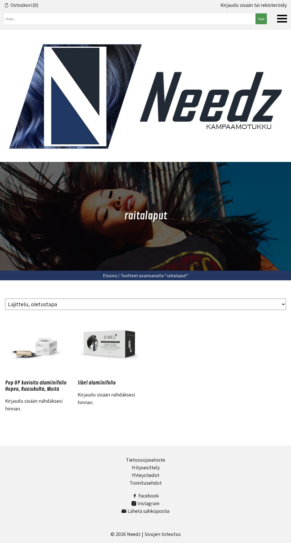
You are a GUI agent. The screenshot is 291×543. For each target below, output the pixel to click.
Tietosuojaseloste (145, 459)
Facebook (148, 495)
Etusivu (110, 275)
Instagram (148, 503)
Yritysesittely (146, 467)
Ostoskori (24, 5)
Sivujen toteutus (162, 534)
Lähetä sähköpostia (148, 511)
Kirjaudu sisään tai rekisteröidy (254, 5)
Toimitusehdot (146, 483)
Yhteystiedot (145, 475)
